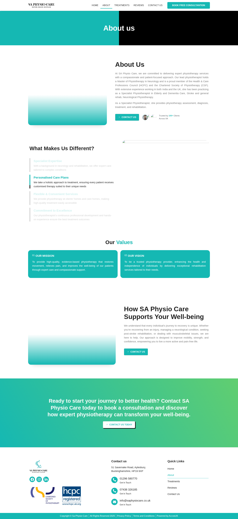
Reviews (139, 5)
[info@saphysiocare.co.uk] (114, 502)
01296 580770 (128, 478)
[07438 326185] (114, 491)
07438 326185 (128, 489)
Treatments (121, 5)
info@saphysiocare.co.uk (135, 500)
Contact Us (155, 5)
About (106, 5)
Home (95, 5)
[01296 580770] (114, 480)
